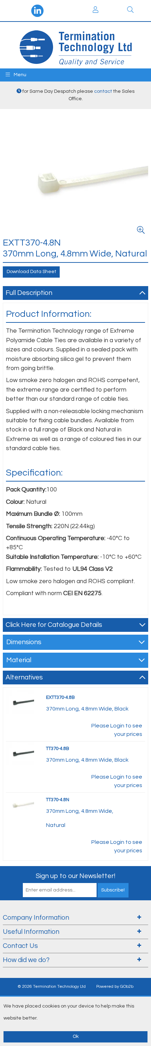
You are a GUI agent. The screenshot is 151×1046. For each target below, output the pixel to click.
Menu (19, 74)
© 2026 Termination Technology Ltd (52, 986)
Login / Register (95, 10)
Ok (76, 1036)
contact (103, 91)
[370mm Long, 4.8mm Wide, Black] (20, 702)
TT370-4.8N (57, 799)
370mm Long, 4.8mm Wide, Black (87, 709)
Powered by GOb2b (114, 986)
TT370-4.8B (57, 748)
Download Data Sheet (31, 271)
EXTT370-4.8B (60, 697)
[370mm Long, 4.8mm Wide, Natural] (20, 804)
